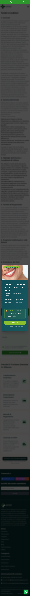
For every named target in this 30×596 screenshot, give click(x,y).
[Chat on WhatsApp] (26, 592)
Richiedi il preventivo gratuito (15, 2)
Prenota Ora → (15, 322)
